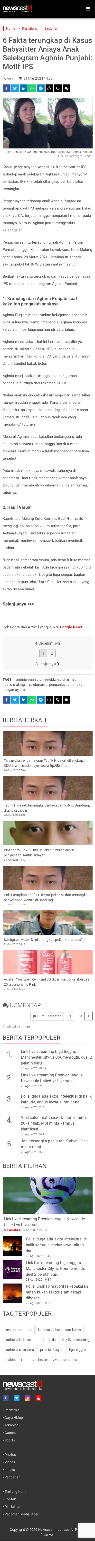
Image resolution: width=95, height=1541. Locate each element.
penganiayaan (14, 690)
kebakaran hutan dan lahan (59, 1330)
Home (10, 28)
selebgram (37, 685)
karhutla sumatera (19, 1350)
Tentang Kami (15, 1492)
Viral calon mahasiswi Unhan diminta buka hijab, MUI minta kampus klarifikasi (54, 1123)
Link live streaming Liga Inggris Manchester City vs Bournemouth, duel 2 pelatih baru (56, 1057)
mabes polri (14, 1360)
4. (10, 1120)
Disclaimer (12, 1507)
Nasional (50, 28)
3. (10, 1099)
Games (10, 1433)
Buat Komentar (48, 1016)
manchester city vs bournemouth (55, 1360)
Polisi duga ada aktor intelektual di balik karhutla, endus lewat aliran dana (56, 1099)
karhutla (49, 1340)
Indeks (9, 1470)
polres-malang (14, 685)
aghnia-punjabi (27, 679)
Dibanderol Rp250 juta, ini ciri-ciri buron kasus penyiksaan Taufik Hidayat (39, 852)
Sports (9, 1440)
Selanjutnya (46, 664)
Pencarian (12, 1477)
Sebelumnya (49, 643)
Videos (9, 1462)
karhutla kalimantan (21, 1340)
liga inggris (77, 1350)
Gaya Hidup (13, 1418)
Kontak (10, 1499)
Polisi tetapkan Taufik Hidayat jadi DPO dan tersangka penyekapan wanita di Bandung (46, 897)
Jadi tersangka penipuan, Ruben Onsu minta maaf (54, 1144)
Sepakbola (12, 1230)
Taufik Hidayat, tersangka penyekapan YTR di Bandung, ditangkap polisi (47, 807)
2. (10, 1077)
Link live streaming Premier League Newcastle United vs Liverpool (52, 1078)
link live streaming (76, 1340)
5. (10, 1143)
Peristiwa (29, 28)
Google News (71, 627)
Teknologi (11, 1425)
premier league (51, 1350)
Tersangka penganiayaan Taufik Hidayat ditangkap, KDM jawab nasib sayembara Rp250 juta (44, 763)
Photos (10, 1455)
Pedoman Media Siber (21, 1514)
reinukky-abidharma (59, 679)
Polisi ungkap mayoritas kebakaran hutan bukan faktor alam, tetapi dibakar (57, 1292)
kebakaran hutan (18, 1330)
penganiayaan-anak (64, 685)
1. (10, 1054)
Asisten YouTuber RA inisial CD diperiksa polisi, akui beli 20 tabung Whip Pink (46, 981)
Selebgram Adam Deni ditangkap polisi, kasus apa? (43, 940)
